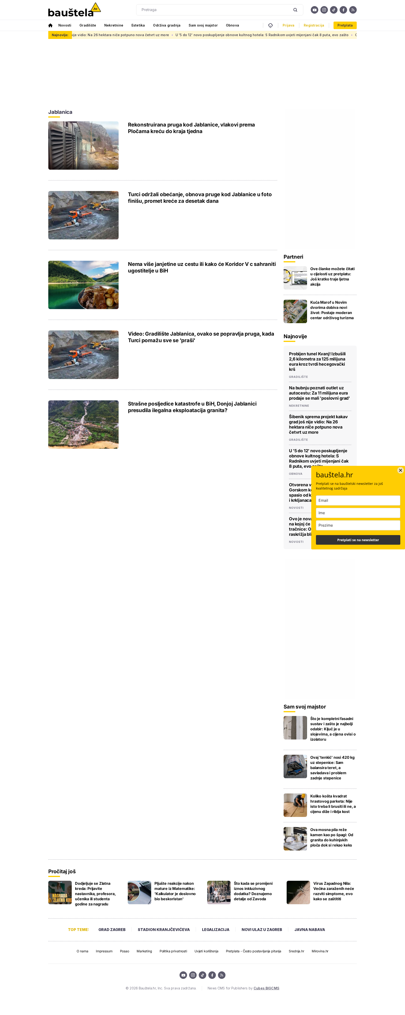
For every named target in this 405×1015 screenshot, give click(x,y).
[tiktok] (334, 10)
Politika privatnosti (173, 951)
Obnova (232, 25)
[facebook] (343, 10)
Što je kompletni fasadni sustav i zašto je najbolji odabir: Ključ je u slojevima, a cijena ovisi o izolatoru (333, 729)
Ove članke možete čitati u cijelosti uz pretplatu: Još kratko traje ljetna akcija (332, 276)
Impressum (104, 951)
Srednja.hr (296, 951)
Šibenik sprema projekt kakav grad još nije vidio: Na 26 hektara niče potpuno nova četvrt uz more (318, 424)
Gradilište (87, 25)
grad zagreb (112, 929)
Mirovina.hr (320, 951)
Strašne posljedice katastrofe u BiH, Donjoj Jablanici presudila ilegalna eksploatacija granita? (192, 407)
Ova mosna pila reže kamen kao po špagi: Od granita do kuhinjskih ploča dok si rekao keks (331, 837)
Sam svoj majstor (203, 25)
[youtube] (314, 10)
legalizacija (215, 929)
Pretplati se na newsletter (358, 540)
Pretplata (345, 25)
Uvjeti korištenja (206, 951)
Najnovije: (60, 35)
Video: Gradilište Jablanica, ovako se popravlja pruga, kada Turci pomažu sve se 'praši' (201, 337)
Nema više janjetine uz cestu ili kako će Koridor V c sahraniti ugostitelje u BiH (202, 267)
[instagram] (324, 10)
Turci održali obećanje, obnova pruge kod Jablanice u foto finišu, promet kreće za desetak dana (200, 197)
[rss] (353, 10)
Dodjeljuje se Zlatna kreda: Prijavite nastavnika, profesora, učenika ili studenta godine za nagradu (95, 893)
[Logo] (74, 9)
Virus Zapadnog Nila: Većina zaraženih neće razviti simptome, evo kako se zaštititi (333, 891)
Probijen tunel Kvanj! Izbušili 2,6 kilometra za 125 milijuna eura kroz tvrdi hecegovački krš (317, 361)
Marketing (144, 951)
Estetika (138, 25)
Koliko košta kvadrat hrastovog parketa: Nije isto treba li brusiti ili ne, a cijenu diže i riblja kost (333, 804)
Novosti (64, 25)
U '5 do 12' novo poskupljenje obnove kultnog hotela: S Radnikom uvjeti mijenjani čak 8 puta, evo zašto (232, 35)
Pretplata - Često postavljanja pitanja (253, 951)
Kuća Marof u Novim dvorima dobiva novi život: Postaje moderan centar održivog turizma (332, 310)
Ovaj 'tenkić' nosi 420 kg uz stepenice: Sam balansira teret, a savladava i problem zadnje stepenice (332, 767)
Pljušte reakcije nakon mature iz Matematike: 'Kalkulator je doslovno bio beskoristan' (175, 891)
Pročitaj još (61, 871)
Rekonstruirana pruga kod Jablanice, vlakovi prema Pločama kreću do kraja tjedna (191, 128)
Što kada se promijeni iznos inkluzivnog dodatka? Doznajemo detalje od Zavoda (253, 891)
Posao (124, 951)
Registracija (314, 25)
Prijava (288, 25)
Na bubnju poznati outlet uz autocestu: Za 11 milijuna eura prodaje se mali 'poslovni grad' (319, 393)
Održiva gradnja (166, 25)
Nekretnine (113, 25)
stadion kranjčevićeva (164, 929)
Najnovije (295, 336)
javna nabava (309, 929)
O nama (82, 951)
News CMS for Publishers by (243, 988)
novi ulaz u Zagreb (262, 929)
